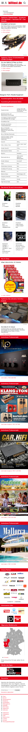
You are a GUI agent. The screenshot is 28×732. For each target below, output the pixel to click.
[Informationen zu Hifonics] (19, 585)
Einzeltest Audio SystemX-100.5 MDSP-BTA (20, 225)
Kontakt (5, 720)
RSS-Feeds (6, 707)
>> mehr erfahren (5, 295)
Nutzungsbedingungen (9, 721)
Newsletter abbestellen (7, 692)
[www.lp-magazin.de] (10, 621)
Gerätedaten (6, 702)
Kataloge (5, 705)
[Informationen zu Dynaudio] (14, 578)
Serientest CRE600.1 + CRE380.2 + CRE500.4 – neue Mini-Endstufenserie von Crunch (6, 248)
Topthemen (6, 708)
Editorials (5, 710)
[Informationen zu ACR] (7, 574)
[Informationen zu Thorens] (14, 598)
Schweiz (6, 657)
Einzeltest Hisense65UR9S (18, 205)
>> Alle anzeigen (5, 32)
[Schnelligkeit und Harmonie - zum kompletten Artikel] (14, 43)
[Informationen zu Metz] (14, 590)
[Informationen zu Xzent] (10, 602)
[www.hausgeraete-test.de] (14, 614)
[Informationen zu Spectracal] (7, 598)
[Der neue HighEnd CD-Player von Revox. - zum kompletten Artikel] (14, 81)
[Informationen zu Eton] (13, 581)
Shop (4, 696)
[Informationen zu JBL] (25, 586)
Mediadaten (6, 714)
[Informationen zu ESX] (7, 582)
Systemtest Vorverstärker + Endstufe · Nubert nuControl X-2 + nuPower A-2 (20, 247)
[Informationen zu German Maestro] (20, 581)
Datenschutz (6, 717)
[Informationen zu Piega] (14, 593)
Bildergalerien (6, 704)
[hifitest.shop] (18, 621)
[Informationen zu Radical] (21, 594)
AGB (4, 715)
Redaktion (5, 701)
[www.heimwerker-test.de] (21, 614)
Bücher (5, 698)
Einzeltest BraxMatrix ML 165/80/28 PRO (6, 225)
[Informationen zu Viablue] (21, 598)
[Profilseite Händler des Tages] (14, 672)
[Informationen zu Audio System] (13, 574)
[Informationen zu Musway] (21, 590)
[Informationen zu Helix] (12, 586)
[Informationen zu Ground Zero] (5, 585)
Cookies (5, 718)
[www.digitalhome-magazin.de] (7, 614)
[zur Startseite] (15, 3)
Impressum (6, 712)
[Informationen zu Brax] (7, 578)
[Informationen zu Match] (7, 590)
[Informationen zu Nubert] (7, 594)
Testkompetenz (7, 699)
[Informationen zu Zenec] (18, 602)
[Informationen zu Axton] (20, 574)
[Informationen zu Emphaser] (21, 578)
